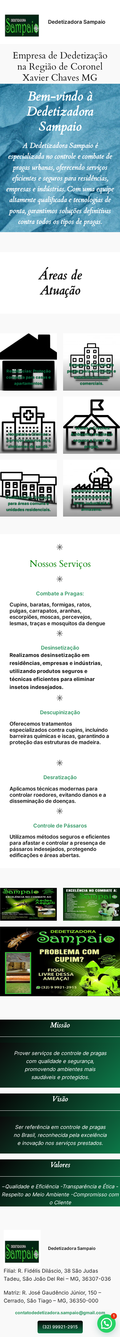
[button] (106, 1323)
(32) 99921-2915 (60, 1326)
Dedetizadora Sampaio (76, 22)
